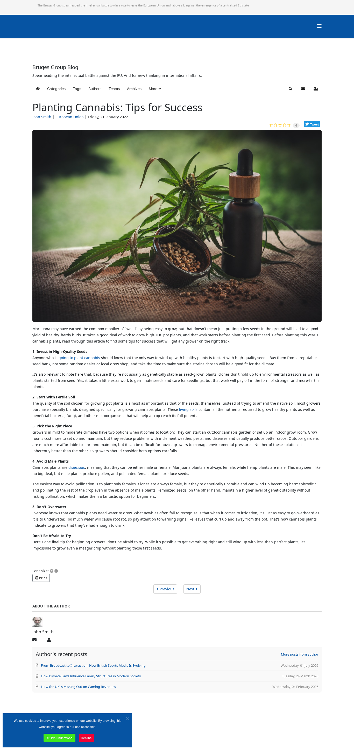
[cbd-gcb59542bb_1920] (177, 228)
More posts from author (299, 654)
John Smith (41, 116)
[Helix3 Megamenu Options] (319, 26)
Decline (86, 738)
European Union (69, 116)
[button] (155, 89)
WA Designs (192, 735)
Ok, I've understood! (59, 738)
